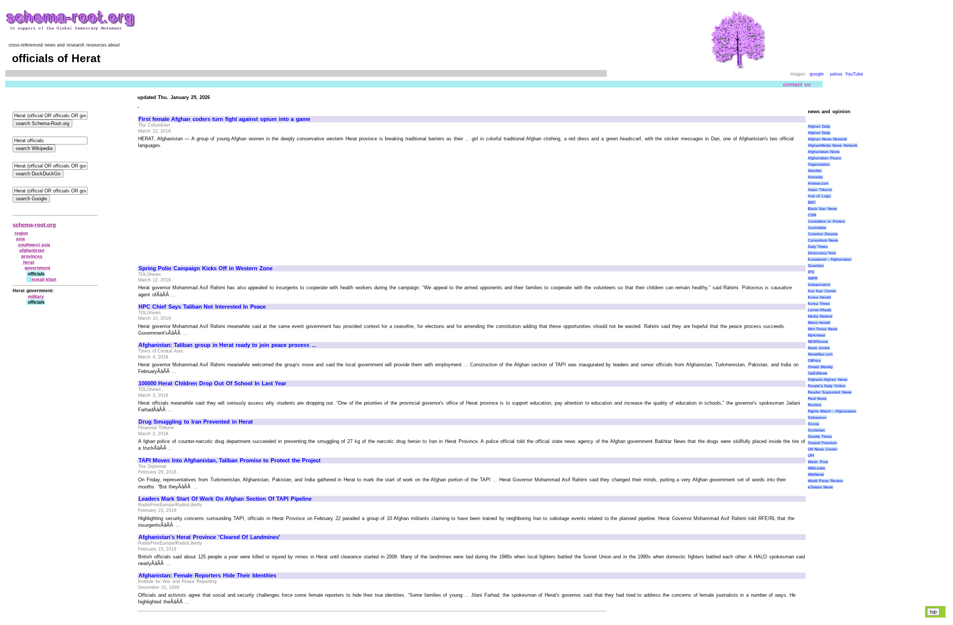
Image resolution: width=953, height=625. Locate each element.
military (36, 296)
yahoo (836, 74)
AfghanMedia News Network (832, 145)
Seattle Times (820, 436)
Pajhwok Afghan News (827, 379)
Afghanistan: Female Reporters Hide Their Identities (207, 575)
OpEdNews (817, 373)
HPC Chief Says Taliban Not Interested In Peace (202, 307)
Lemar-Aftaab (819, 310)
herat (28, 262)
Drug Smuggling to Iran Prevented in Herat (195, 422)
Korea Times (819, 304)
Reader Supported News (829, 392)
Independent (819, 285)
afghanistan (31, 250)
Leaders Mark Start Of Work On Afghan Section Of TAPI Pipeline (225, 499)
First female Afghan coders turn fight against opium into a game (224, 119)
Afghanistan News (824, 152)
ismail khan (44, 279)
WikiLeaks (816, 468)
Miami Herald (819, 323)
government (37, 268)
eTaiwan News (820, 487)
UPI (811, 455)
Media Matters (820, 316)
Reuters (814, 405)
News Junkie (819, 348)
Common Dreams (823, 234)
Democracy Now (822, 253)
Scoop (813, 424)
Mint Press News (822, 329)
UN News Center (822, 449)
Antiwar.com (818, 183)
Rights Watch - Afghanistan (832, 411)
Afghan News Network (827, 139)
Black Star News (822, 209)
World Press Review (825, 481)
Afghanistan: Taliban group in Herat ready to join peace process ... (227, 345)
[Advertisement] (201, 204)
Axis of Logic (819, 196)
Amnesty (815, 177)
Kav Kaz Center (822, 291)
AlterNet (815, 171)
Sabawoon (817, 417)
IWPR (812, 278)
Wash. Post (818, 462)
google (817, 74)
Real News (817, 398)
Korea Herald (819, 297)
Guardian (816, 266)
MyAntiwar (816, 335)
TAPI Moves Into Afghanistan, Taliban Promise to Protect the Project (229, 460)
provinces (31, 256)
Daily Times (818, 247)
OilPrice (814, 360)
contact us (797, 84)
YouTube (854, 74)
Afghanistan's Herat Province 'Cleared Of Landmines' (209, 537)
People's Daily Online (826, 386)
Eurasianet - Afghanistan (829, 259)
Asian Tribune (820, 190)
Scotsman (816, 430)
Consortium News (823, 240)
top (933, 612)
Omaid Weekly (820, 367)
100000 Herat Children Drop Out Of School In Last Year (212, 383)
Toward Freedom (822, 443)
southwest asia (34, 245)
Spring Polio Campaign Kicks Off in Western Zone (205, 268)
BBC (812, 202)
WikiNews (816, 474)
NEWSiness (818, 341)
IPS (811, 272)
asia (20, 239)
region (21, 233)
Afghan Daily (819, 126)
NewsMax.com (820, 354)
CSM (812, 215)
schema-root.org (34, 224)
